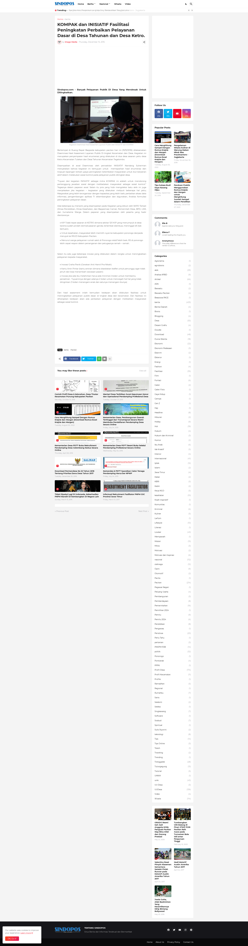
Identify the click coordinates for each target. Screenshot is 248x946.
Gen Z (173, 403)
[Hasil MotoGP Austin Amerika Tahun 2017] (182, 854)
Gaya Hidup (173, 394)
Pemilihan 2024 (173, 610)
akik (173, 270)
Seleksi (173, 707)
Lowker (173, 532)
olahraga (173, 564)
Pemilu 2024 (173, 619)
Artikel (173, 279)
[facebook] (168, 930)
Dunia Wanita (173, 339)
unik (173, 780)
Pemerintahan (173, 605)
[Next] (192, 10)
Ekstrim (173, 353)
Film (173, 376)
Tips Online (173, 743)
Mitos (173, 546)
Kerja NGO (173, 491)
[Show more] (109, 359)
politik (173, 651)
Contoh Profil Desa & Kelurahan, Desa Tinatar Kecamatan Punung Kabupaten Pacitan (76, 395)
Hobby (173, 422)
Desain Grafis (173, 325)
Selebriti (173, 702)
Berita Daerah (173, 307)
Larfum (173, 518)
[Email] (104, 359)
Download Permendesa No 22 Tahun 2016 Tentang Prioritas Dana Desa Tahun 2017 (74, 472)
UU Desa (173, 785)
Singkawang (173, 711)
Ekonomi (173, 343)
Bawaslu (173, 288)
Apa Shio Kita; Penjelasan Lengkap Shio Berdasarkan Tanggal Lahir (98, 10)
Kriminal (173, 509)
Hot (173, 426)
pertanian (173, 642)
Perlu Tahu (173, 638)
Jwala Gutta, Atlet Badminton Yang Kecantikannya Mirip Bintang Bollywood (163, 905)
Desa (173, 320)
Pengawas (173, 628)
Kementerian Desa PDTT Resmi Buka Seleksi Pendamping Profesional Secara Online (124, 446)
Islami (173, 468)
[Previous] (189, 10)
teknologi (173, 734)
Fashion (173, 366)
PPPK (173, 665)
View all (142, 371)
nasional (173, 559)
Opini (173, 569)
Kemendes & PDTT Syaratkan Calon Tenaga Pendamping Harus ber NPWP (124, 472)
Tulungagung (173, 766)
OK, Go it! (12, 938)
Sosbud (173, 720)
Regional (173, 688)
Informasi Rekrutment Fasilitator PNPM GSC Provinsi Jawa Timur (124, 495)
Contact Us (188, 942)
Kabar (173, 477)
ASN (173, 284)
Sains (173, 697)
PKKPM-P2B (173, 647)
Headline (173, 412)
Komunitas (173, 504)
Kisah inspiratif (173, 500)
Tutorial (173, 771)
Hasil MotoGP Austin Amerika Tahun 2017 (181, 864)
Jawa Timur (173, 472)
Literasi (173, 527)
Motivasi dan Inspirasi (173, 555)
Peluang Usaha (173, 592)
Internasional (173, 458)
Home (81, 4)
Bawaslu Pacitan (173, 293)
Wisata (117, 4)
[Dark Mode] (186, 4)
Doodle (173, 330)
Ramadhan (173, 684)
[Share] (144, 42)
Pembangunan (173, 596)
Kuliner (173, 514)
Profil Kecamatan (173, 674)
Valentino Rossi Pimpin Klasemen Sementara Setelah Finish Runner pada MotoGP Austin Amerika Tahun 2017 (163, 870)
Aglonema (173, 261)
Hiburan (173, 417)
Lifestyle (173, 523)
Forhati (173, 380)
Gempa (173, 399)
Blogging (173, 316)
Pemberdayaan (173, 601)
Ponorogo (173, 656)
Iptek (173, 463)
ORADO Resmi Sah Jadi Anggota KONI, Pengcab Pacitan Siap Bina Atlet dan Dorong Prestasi (163, 829)
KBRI (173, 481)
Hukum (173, 431)
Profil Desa (173, 670)
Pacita (173, 578)
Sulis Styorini (173, 730)
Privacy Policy (173, 942)
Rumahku (173, 693)
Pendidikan (173, 624)
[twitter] (174, 930)
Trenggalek (173, 762)
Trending (173, 757)
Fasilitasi (173, 371)
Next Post (142, 511)
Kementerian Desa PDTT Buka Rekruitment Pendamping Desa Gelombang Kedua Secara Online (76, 447)
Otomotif (173, 573)
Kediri (173, 486)
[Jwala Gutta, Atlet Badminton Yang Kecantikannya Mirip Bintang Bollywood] (163, 891)
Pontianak (173, 661)
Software (173, 716)
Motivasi (173, 550)
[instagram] (185, 930)
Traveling (173, 753)
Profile (173, 679)
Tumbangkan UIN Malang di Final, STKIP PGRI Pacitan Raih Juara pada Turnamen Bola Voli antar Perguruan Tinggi (182, 832)
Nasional (103, 4)
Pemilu (173, 615)
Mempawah (173, 536)
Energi (173, 362)
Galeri (173, 385)
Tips (173, 739)
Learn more (25, 933)
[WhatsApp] (99, 359)
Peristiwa (173, 633)
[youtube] (177, 113)
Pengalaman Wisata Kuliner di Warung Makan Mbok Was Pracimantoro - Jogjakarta (182, 151)
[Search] (191, 4)
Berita (90, 4)
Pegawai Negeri (173, 587)
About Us (160, 942)
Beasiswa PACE (173, 297)
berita (67, 19)
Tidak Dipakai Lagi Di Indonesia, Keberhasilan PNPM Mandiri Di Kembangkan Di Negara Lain (77, 495)
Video (128, 4)
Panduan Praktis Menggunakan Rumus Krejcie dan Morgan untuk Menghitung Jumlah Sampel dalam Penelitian (182, 193)
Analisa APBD (173, 274)
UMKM (173, 776)
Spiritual (173, 725)
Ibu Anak (173, 445)
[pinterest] (191, 930)
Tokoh (173, 748)
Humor (173, 440)
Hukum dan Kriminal (173, 435)
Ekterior (173, 357)
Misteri (173, 541)
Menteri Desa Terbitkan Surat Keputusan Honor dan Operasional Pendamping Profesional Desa (125, 395)
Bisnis (173, 311)
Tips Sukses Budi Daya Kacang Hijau (163, 187)
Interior (173, 454)
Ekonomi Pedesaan (173, 348)
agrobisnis (173, 265)
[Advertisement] (101, 67)
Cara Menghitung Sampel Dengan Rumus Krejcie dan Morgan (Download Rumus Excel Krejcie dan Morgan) (76, 419)
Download (173, 334)
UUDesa (173, 789)
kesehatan (173, 495)
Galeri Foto (173, 389)
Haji (173, 408)
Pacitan (74, 350)
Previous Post (62, 511)
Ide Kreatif (173, 449)
